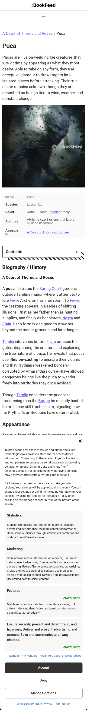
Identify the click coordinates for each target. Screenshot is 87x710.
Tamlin (8, 341)
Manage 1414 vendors (23, 655)
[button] (80, 441)
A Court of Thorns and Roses (27, 33)
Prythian (54, 212)
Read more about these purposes (60, 655)
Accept (43, 668)
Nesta (67, 318)
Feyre (14, 300)
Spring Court (50, 288)
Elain (6, 324)
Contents (14, 251)
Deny (43, 680)
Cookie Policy (25, 704)
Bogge (44, 400)
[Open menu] (43, 16)
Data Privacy (44, 704)
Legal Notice (62, 704)
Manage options (43, 693)
